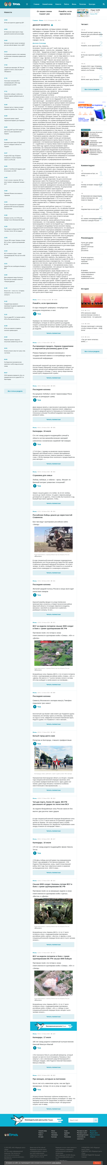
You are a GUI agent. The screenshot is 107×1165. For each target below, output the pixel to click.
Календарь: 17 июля (42, 1037)
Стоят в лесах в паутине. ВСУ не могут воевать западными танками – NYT (14, 182)
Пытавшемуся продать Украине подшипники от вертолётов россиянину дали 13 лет (53, 347)
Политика (82, 4)
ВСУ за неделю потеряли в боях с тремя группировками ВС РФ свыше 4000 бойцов (52, 957)
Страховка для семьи (42, 475)
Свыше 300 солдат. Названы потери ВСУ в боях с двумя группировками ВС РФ (14, 242)
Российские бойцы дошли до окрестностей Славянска (52, 516)
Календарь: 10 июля (42, 843)
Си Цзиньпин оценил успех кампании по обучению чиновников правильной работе (15, 56)
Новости (58, 4)
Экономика (54, 1135)
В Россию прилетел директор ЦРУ (14, 22)
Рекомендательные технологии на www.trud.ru (82, 1137)
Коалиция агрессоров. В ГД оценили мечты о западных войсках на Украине (14, 144)
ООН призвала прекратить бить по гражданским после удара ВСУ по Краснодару (14, 377)
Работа (66, 4)
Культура (92, 4)
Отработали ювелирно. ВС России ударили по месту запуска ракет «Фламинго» (14, 69)
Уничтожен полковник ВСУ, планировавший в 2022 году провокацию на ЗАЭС (12, 82)
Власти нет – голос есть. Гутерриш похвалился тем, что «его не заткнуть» (14, 292)
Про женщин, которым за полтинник (49, 1079)
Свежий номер (47, 4)
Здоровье (67, 1133)
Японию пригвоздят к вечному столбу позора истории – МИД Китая (91, 328)
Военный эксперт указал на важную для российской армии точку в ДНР (92, 34)
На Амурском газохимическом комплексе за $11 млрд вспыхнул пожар (13, 364)
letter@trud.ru (63, 1160)
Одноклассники (95, 1135)
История (40, 1137)
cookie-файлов (56, 1163)
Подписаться (95, 1120)
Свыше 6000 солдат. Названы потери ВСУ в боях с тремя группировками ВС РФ (52, 885)
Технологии (67, 1137)
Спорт (66, 1131)
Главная (36, 4)
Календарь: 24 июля (42, 431)
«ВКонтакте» (38, 556)
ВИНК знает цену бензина (90, 79)
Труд (38, 314)
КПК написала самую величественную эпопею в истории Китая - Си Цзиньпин (91, 315)
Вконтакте (93, 1131)
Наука (66, 1135)
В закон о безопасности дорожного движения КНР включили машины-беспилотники (14, 206)
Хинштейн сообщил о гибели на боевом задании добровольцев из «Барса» (14, 96)
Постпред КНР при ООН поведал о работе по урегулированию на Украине (14, 131)
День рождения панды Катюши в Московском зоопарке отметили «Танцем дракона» (13, 279)
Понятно (97, 1163)
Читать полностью (53, 333)
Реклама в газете (82, 1133)
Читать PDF (93, 14)
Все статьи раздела (15, 391)
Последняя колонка (41, 389)
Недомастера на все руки (90, 209)
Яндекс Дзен (94, 1133)
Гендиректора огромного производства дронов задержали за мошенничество (14, 306)
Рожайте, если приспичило (65, 12)
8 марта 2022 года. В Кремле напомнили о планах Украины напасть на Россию (12, 157)
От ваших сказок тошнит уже (44, 12)
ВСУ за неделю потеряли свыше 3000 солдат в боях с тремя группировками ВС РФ (53, 627)
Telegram (92, 1137)
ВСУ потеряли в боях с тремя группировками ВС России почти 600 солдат (14, 255)
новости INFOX (86, 129)
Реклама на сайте (82, 1131)
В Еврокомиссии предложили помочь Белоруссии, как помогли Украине (91, 198)
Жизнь (74, 4)
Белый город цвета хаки (44, 736)
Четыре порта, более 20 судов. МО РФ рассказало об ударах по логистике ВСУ (51, 803)
